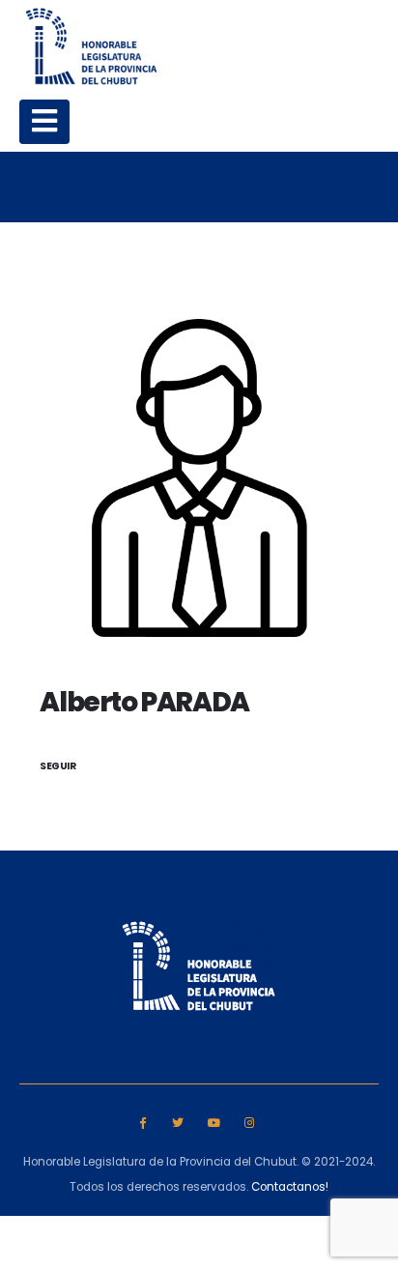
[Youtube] (214, 1122)
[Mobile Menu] (44, 122)
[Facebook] (142, 1122)
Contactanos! (289, 1187)
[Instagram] (249, 1122)
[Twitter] (178, 1122)
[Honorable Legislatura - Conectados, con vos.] (91, 46)
